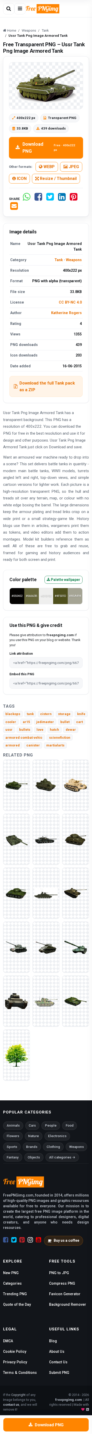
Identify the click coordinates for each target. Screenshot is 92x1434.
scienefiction (59, 737)
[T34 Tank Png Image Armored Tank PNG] (16, 893)
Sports (12, 1147)
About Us (56, 1351)
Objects (34, 1157)
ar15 (26, 722)
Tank (58, 260)
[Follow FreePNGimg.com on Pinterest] (22, 1240)
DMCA (8, 1341)
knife (81, 714)
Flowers (13, 1136)
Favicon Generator (64, 1294)
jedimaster (45, 722)
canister (33, 745)
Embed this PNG (21, 674)
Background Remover (67, 1304)
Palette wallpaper (65, 580)
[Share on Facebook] (38, 199)
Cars (32, 1125)
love (40, 730)
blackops (12, 714)
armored (12, 745)
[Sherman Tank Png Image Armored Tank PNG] (75, 839)
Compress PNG (62, 1283)
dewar (71, 730)
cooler (10, 722)
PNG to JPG (59, 1273)
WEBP (48, 166)
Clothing (53, 1147)
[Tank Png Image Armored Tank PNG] (45, 785)
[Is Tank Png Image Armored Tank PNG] (16, 785)
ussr (9, 730)
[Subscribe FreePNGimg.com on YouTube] (38, 1240)
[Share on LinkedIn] (62, 199)
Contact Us (58, 1362)
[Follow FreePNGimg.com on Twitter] (14, 1240)
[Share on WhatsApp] (26, 199)
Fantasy (13, 1157)
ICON (21, 178)
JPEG (73, 166)
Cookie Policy (14, 1351)
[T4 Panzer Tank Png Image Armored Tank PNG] (75, 785)
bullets (24, 730)
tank (30, 714)
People (50, 1125)
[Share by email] (14, 208)
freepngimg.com (68, 1400)
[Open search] (8, 8)
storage (64, 714)
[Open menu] (20, 8)
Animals (13, 1125)
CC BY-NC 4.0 (70, 302)
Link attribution (21, 653)
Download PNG (48, 147)
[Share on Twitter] (50, 199)
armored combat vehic (23, 737)
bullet (65, 722)
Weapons (74, 260)
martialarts (55, 745)
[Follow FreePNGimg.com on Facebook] (5, 1240)
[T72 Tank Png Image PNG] (75, 947)
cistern (46, 714)
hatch (54, 730)
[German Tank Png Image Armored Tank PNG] (45, 1001)
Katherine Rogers (66, 313)
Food (70, 1125)
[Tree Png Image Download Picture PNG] (16, 1055)
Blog (53, 1341)
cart (79, 722)
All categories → (62, 1157)
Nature (33, 1136)
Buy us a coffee (66, 1240)
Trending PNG (15, 1294)
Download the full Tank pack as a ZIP (47, 386)
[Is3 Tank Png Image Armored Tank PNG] (75, 1001)
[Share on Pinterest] (73, 199)
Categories (12, 1283)
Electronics (57, 1136)
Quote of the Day (17, 1304)
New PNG (11, 1273)
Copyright (18, 1395)
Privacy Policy (15, 1362)
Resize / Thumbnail (58, 178)
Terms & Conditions (20, 1372)
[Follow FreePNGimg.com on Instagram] (30, 1240)
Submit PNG (59, 1372)
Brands (31, 1147)
